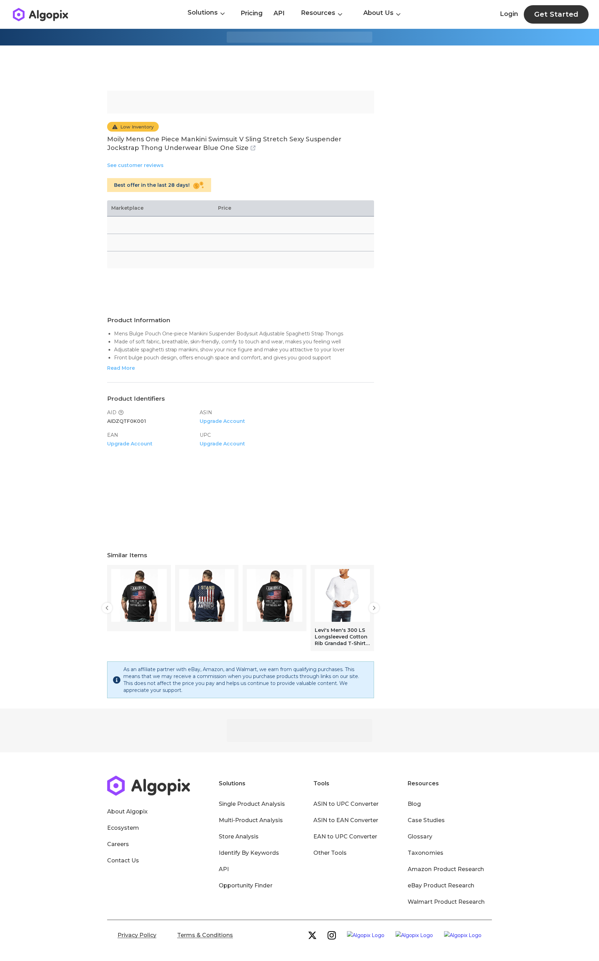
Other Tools (330, 853)
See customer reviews (135, 165)
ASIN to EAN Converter (346, 820)
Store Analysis (239, 836)
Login (509, 14)
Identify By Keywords (249, 853)
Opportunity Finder (245, 885)
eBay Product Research (441, 885)
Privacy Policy (137, 935)
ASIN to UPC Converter (346, 804)
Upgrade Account (222, 421)
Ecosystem (123, 828)
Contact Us (123, 860)
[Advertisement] (299, 68)
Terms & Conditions (205, 935)
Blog (414, 804)
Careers (118, 844)
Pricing (252, 13)
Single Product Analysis (252, 804)
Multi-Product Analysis (251, 820)
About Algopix (127, 811)
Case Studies (426, 820)
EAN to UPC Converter (345, 836)
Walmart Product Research (446, 902)
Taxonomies (425, 853)
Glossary (420, 836)
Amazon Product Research (446, 869)
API (279, 13)
